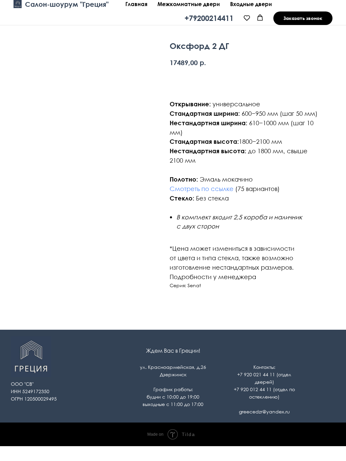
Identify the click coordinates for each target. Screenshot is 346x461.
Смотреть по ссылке (201, 188)
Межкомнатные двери (188, 4)
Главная (136, 4)
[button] (247, 18)
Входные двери (251, 4)
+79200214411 (208, 18)
